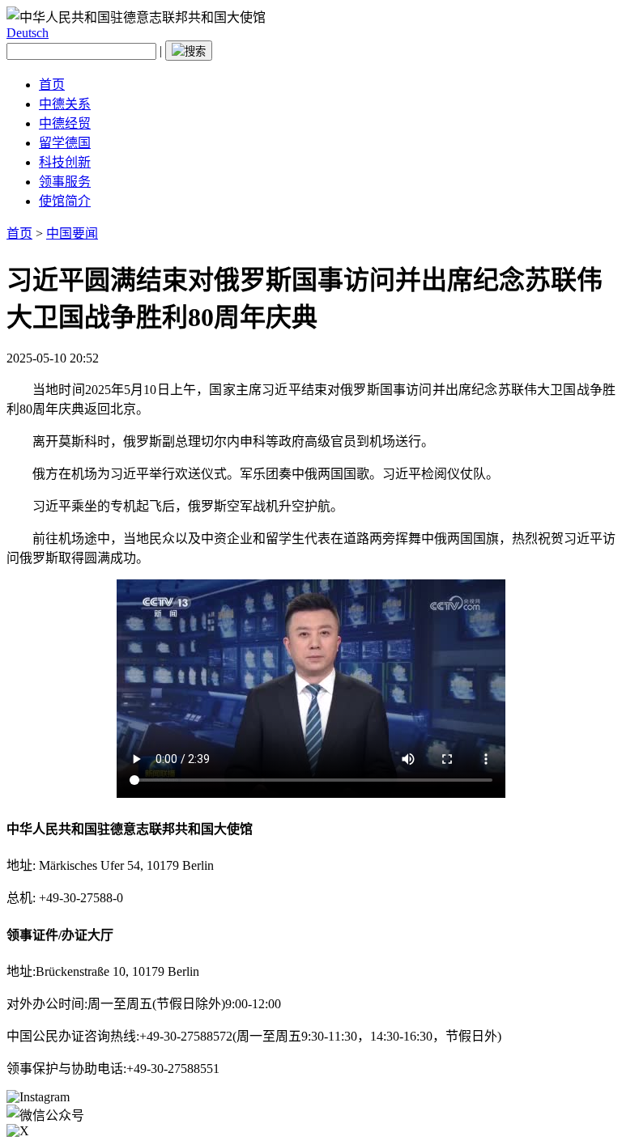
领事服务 (65, 182)
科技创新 (65, 162)
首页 (52, 84)
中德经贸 (65, 123)
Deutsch (27, 33)
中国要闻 (72, 233)
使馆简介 (65, 201)
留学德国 (65, 143)
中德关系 (65, 104)
